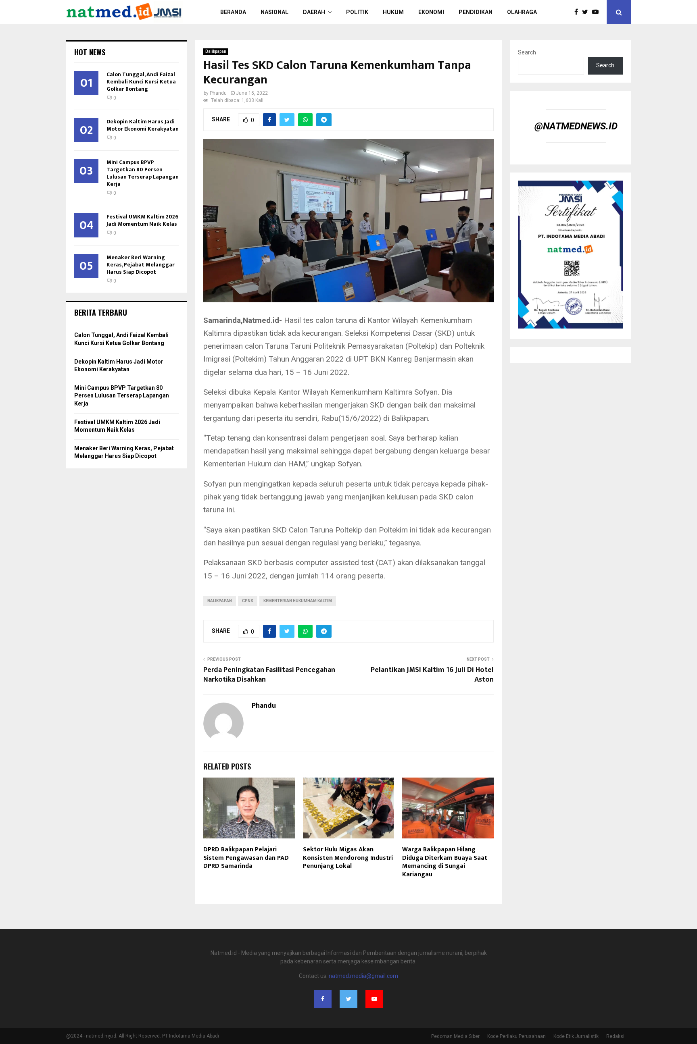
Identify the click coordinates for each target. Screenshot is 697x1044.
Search (527, 52)
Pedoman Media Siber (455, 1036)
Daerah (314, 12)
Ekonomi (431, 12)
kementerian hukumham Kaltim (297, 601)
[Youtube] (597, 12)
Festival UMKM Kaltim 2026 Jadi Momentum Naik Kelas (142, 220)
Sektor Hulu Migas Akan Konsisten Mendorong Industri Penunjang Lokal (348, 858)
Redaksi (615, 1036)
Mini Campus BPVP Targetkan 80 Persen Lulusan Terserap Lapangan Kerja (142, 173)
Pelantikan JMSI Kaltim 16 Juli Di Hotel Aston (432, 675)
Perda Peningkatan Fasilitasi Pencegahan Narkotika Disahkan (269, 675)
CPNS (247, 601)
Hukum (393, 12)
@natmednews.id (576, 126)
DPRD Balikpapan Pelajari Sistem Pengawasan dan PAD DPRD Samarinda (246, 858)
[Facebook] (578, 12)
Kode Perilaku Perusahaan (516, 1036)
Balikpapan (215, 51)
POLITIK (357, 12)
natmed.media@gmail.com (363, 976)
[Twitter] (587, 12)
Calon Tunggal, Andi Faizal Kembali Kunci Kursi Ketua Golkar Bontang (141, 82)
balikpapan (219, 601)
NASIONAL (274, 12)
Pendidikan (475, 12)
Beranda (233, 12)
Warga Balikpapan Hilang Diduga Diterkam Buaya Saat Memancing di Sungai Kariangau (444, 862)
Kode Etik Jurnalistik (576, 1036)
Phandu (218, 93)
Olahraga (522, 12)
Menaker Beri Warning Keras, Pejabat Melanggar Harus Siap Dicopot (140, 265)
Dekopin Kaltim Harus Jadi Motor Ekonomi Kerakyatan (142, 125)
